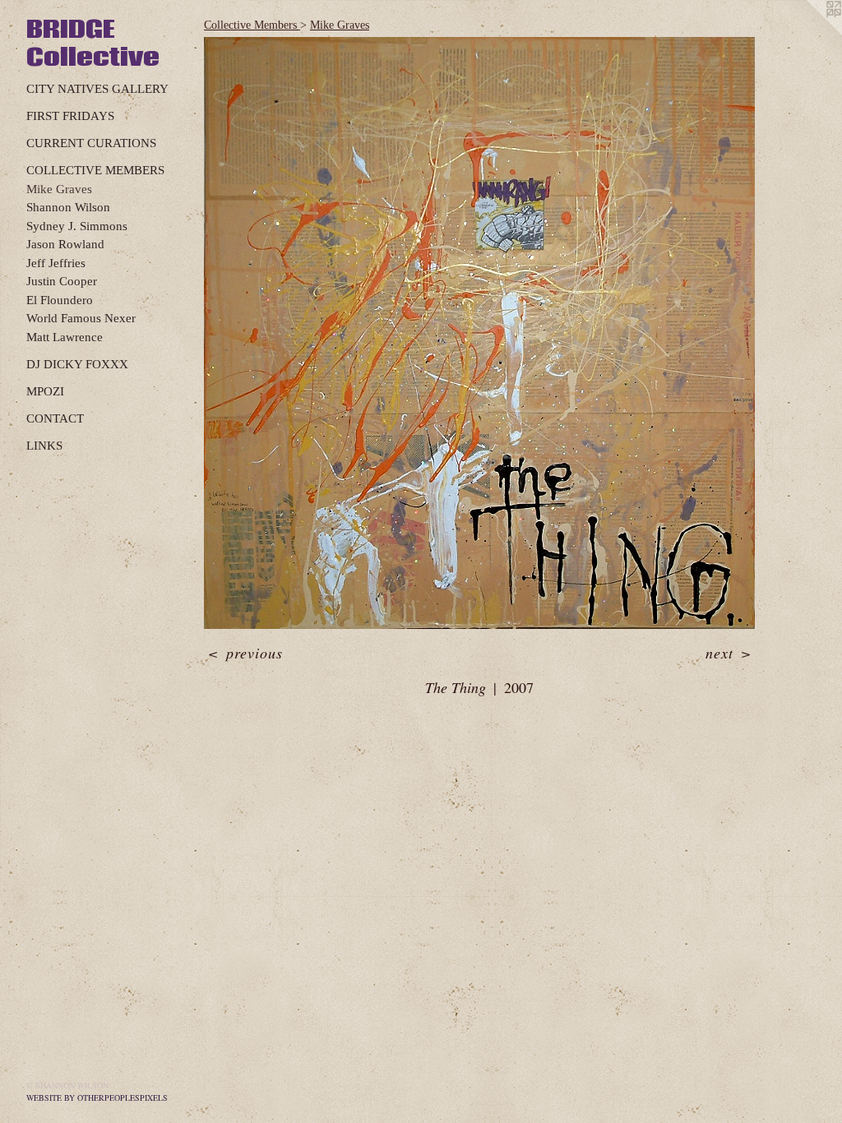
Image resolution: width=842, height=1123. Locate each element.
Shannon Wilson (68, 207)
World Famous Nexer (81, 318)
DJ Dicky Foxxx (77, 364)
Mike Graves (59, 189)
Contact (55, 418)
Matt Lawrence (64, 337)
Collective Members (95, 170)
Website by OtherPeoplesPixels (97, 1097)
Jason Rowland (65, 244)
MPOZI (45, 391)
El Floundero (59, 300)
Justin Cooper (61, 281)
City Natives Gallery (97, 88)
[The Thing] (479, 333)
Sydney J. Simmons (76, 226)
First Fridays (70, 115)
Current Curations (91, 143)
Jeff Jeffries (56, 263)
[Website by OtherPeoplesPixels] (809, 33)
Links (44, 445)
